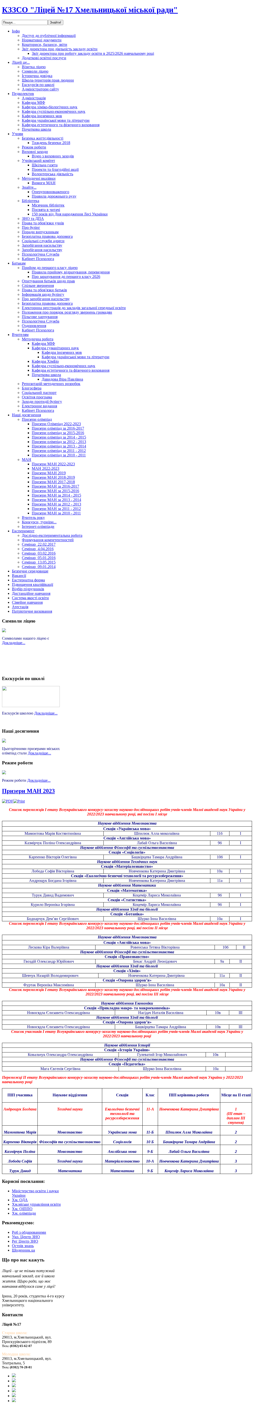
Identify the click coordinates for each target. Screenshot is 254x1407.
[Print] (19, 801)
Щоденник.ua (23, 1250)
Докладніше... (13, 643)
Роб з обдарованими (29, 1232)
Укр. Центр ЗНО (26, 1237)
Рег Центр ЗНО (25, 1241)
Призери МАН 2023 (28, 791)
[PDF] (7, 801)
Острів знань (23, 1246)
